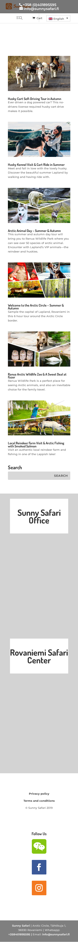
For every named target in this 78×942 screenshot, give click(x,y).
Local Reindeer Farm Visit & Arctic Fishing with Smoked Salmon (36, 444)
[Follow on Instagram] (39, 888)
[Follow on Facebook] (39, 867)
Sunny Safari (21, 925)
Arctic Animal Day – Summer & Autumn (34, 231)
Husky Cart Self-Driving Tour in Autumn (34, 99)
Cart (39, 18)
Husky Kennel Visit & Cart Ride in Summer (36, 165)
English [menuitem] (58, 18)
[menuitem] (58, 18)
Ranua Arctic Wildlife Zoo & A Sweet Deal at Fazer (37, 375)
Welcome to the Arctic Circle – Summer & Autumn (36, 306)
